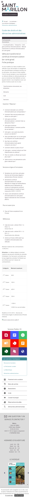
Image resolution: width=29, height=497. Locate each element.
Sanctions (6, 99)
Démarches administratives (11, 373)
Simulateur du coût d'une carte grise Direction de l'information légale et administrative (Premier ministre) (14, 175)
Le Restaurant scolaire (10, 366)
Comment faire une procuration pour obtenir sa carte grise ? (14, 115)
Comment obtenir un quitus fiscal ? (14, 148)
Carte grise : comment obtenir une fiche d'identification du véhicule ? (15, 151)
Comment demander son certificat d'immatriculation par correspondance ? (15, 111)
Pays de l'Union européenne (12, 211)
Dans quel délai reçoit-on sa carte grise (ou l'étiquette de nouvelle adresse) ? (15, 137)
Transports (18, 45)
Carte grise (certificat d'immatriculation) (13, 46)
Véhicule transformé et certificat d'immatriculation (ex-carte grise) (14, 48)
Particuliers (5, 38)
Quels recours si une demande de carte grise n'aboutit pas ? (15, 160)
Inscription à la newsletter (10, 14)
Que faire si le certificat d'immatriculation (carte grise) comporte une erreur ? (13, 143)
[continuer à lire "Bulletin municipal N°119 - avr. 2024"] (16, 474)
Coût (4, 96)
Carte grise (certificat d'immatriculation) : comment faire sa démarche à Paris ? (15, 121)
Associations (5, 42)
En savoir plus (9, 495)
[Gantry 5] (14, 7)
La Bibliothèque (8, 370)
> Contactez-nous (14, 433)
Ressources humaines (10, 363)
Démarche (6, 92)
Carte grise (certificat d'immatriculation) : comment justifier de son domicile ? (15, 127)
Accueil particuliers (8, 45)
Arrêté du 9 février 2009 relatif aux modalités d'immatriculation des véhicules (14, 240)
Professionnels (6, 40)
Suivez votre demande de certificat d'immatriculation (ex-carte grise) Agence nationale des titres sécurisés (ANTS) (15, 196)
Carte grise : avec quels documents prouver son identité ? (14, 133)
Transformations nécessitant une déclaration (12, 87)
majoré (8, 258)
